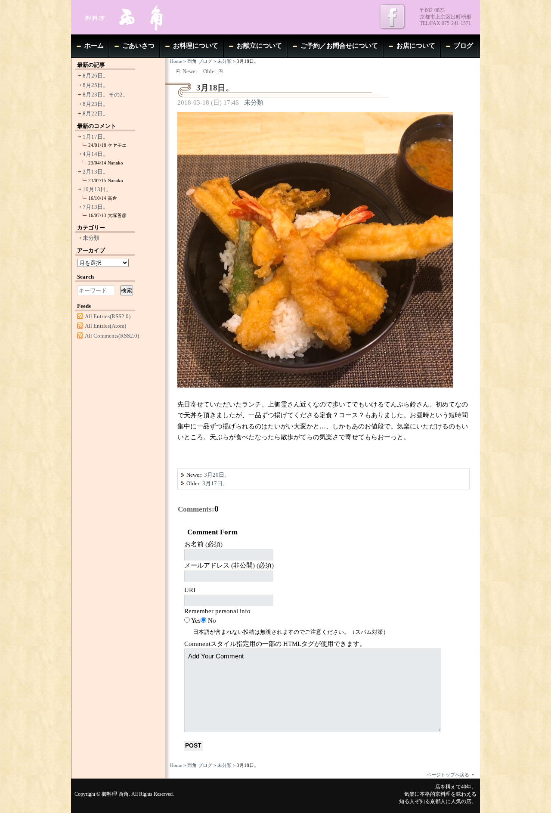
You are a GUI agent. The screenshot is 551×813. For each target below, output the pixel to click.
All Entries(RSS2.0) (107, 316)
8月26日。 (95, 75)
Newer (190, 71)
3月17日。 (215, 483)
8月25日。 (95, 85)
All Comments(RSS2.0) (112, 335)
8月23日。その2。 (105, 94)
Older (209, 71)
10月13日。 (97, 189)
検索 (126, 290)
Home (176, 61)
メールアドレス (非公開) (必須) (229, 565)
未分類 (224, 61)
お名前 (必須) (203, 544)
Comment (275, 643)
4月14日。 (95, 154)
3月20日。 (217, 475)
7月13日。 (95, 207)
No (212, 620)
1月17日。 (95, 136)
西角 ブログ (199, 61)
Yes (196, 620)
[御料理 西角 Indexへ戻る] (135, 17)
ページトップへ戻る (448, 774)
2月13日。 (95, 171)
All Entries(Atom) (105, 326)
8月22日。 (95, 113)
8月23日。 (95, 104)
